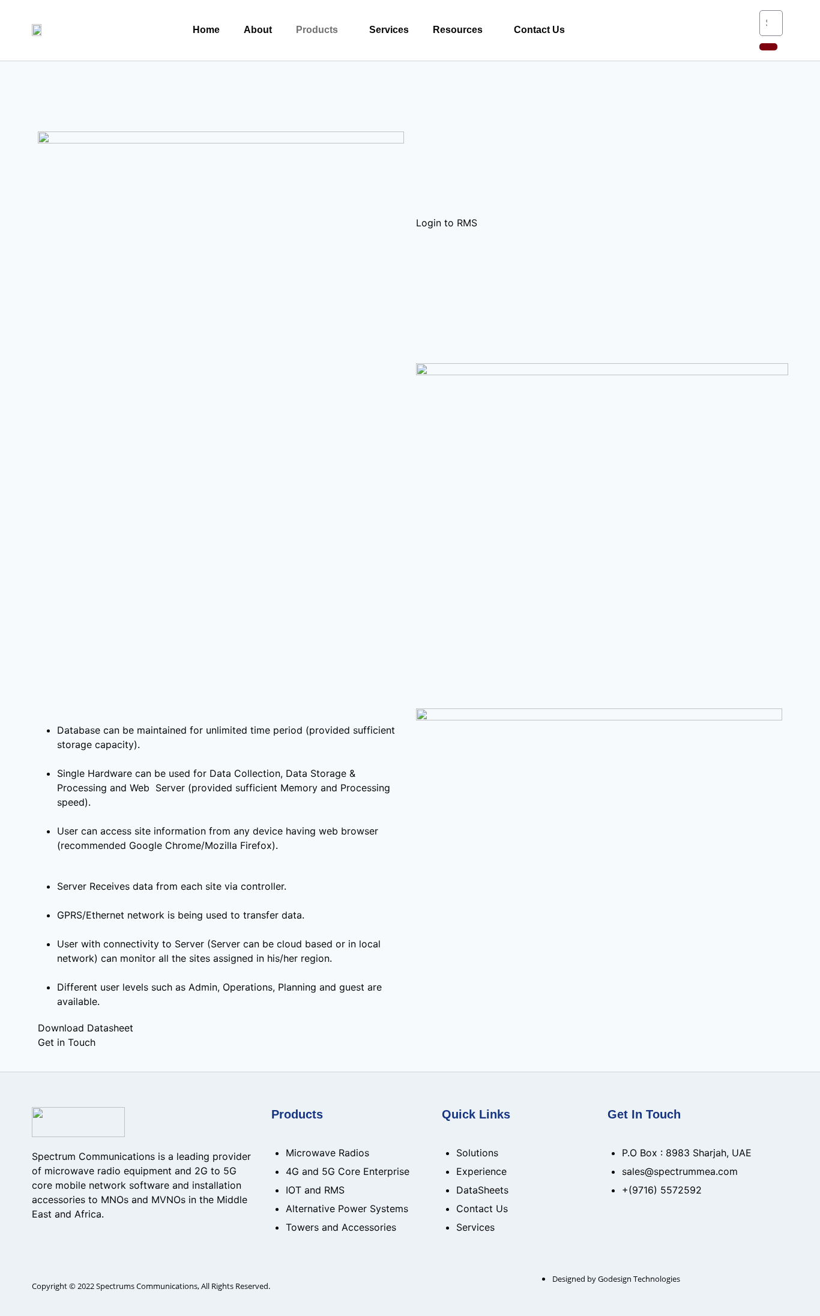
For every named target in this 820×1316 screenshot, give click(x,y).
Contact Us (539, 30)
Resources (458, 30)
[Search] (768, 46)
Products (317, 30)
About (258, 30)
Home (206, 30)
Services (389, 30)
